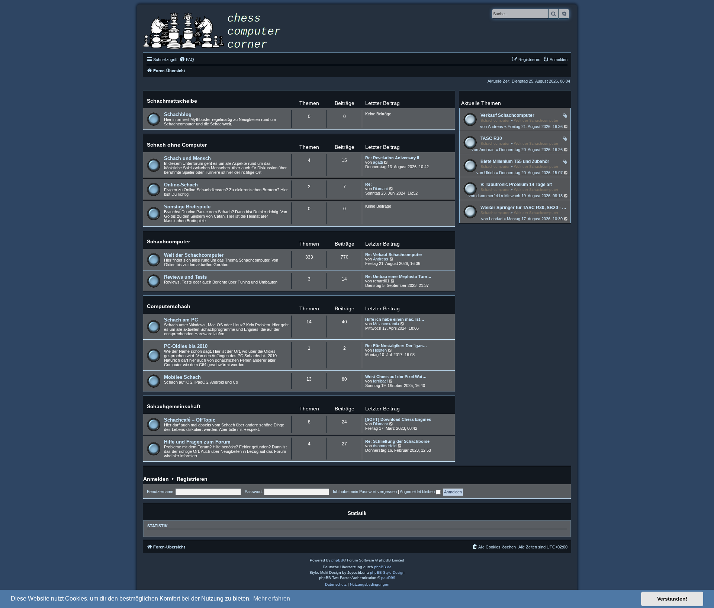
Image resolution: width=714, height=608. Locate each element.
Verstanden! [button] (672, 599)
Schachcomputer (494, 120)
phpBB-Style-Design (387, 572)
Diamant (380, 188)
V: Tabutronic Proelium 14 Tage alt (516, 184)
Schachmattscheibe (172, 101)
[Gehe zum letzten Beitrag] (566, 126)
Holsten (380, 350)
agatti (378, 162)
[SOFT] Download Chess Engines (398, 419)
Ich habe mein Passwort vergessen (365, 491)
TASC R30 (491, 138)
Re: (368, 184)
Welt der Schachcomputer (536, 120)
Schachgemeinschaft (173, 406)
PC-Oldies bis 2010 (186, 346)
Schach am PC (181, 320)
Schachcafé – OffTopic (189, 420)
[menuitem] (186, 59)
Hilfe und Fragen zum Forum (197, 442)
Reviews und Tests (185, 277)
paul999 (388, 578)
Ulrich (489, 172)
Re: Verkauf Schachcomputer (393, 254)
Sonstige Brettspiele (187, 206)
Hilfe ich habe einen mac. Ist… (394, 319)
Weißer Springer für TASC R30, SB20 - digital (524, 207)
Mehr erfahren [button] (271, 598)
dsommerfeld (488, 195)
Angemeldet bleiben (418, 491)
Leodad (495, 219)
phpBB (337, 560)
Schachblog (178, 114)
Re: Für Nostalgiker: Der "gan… (396, 345)
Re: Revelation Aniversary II (392, 158)
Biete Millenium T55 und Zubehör (514, 161)
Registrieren (192, 478)
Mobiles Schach (182, 377)
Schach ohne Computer (177, 145)
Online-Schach (181, 185)
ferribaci (380, 381)
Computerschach (168, 306)
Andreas (495, 126)
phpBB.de (383, 567)
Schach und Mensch (187, 158)
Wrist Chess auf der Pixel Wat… (396, 376)
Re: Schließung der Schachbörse (397, 441)
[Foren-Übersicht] (217, 31)
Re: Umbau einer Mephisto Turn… (398, 276)
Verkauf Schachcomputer (507, 115)
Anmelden (156, 478)
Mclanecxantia (386, 323)
